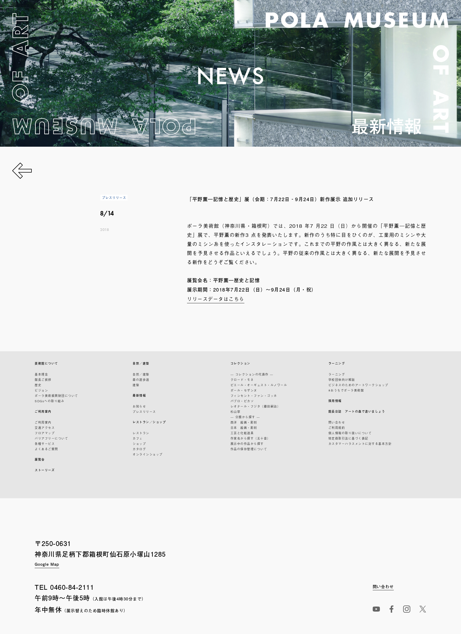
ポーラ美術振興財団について (56, 395)
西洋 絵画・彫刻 (243, 422)
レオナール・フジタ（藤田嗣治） (255, 406)
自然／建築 (141, 363)
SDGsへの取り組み (49, 401)
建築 (136, 385)
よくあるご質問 (46, 449)
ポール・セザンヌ (243, 390)
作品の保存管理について (248, 449)
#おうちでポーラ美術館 (346, 390)
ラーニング (336, 363)
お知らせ (139, 406)
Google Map (47, 564)
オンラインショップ (148, 454)
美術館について (46, 363)
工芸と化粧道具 (242, 433)
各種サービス (45, 443)
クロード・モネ (242, 379)
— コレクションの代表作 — (251, 374)
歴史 (38, 385)
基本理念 (41, 374)
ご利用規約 (336, 427)
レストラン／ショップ (149, 422)
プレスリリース (144, 411)
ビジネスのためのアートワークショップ (358, 385)
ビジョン (41, 390)
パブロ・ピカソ (242, 401)
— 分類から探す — (245, 417)
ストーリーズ (45, 470)
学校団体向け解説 (341, 379)
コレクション (240, 363)
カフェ (138, 438)
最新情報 (139, 395)
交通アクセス (45, 427)
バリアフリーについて (51, 438)
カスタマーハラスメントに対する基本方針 (360, 443)
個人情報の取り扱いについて (350, 433)
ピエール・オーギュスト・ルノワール (258, 385)
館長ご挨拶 (43, 379)
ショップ (139, 443)
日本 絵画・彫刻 (243, 427)
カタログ (139, 449)
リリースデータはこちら (215, 298)
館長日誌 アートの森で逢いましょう (356, 411)
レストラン (141, 433)
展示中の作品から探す (247, 443)
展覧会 (40, 459)
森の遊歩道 (141, 379)
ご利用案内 (43, 411)
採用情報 (335, 400)
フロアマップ (45, 433)
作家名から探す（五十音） (250, 438)
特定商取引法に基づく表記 (348, 438)
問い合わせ (336, 422)
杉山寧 (235, 411)
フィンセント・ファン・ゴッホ (253, 395)
